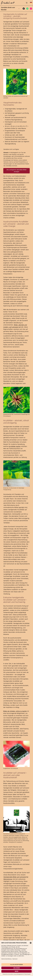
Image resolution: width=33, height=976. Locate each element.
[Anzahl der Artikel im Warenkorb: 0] (26, 3)
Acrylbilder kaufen (15, 446)
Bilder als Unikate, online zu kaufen (15, 711)
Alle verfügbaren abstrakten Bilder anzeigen (17, 170)
